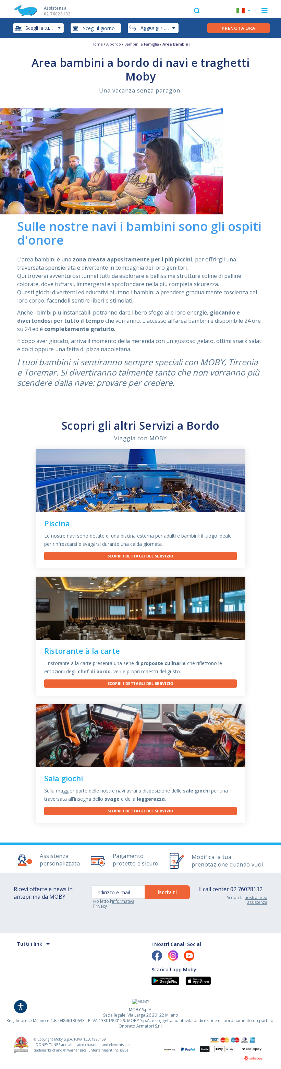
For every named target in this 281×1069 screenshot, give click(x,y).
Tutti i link (29, 944)
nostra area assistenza (256, 900)
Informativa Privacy (113, 903)
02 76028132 (246, 889)
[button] (243, 11)
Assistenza (57, 11)
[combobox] (96, 28)
